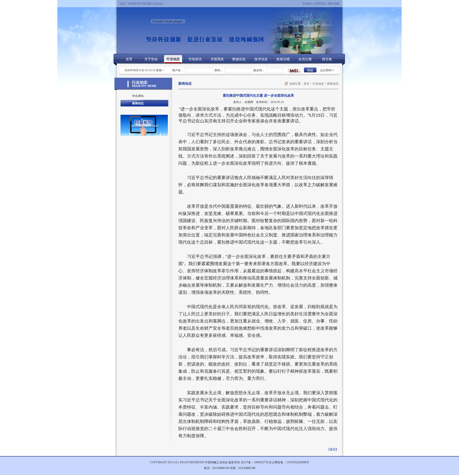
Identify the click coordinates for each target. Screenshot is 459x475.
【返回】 (333, 449)
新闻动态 (138, 103)
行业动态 (173, 59)
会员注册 (305, 59)
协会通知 (138, 96)
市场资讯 (195, 59)
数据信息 (239, 59)
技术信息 (261, 59)
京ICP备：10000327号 (254, 462)
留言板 (327, 59)
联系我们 (320, 3)
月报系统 (217, 59)
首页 (129, 59)
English (308, 3)
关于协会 (151, 59)
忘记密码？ (327, 70)
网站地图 (333, 3)
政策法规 (283, 59)
